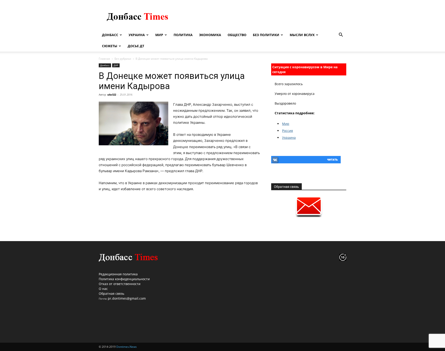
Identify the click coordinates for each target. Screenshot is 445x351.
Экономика (210, 35)
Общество (237, 35)
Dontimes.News (126, 347)
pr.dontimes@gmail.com (127, 298)
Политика (183, 35)
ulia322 (111, 94)
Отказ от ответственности (119, 284)
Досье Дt (136, 46)
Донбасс (110, 35)
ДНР (116, 65)
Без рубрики (122, 59)
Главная (104, 59)
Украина (137, 35)
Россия (287, 130)
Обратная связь (111, 293)
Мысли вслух (302, 35)
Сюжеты (109, 46)
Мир (159, 35)
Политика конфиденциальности (124, 279)
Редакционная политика (118, 274)
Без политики (266, 35)
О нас (103, 288)
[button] (340, 35)
